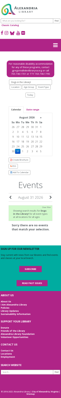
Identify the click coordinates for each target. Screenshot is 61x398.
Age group (29, 87)
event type (43, 87)
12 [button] (27, 136)
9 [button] (13, 136)
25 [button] (22, 146)
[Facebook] (2, 33)
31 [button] (36, 127)
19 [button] (27, 141)
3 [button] (17, 132)
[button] (56, 44)
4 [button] (22, 132)
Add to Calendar (20, 172)
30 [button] (32, 127)
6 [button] (32, 132)
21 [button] (36, 141)
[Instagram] (6, 33)
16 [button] (13, 141)
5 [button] (27, 132)
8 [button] (40, 132)
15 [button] (40, 136)
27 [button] (17, 127)
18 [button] (22, 141)
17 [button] (17, 141)
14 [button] (36, 136)
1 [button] (40, 127)
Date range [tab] (32, 109)
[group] (30, 134)
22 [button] (40, 141)
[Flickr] (23, 33)
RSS (14, 166)
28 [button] (22, 127)
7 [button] (36, 132)
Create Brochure (20, 159)
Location (15, 87)
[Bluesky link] (12, 33)
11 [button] (22, 136)
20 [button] (32, 141)
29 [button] (27, 127)
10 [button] (17, 136)
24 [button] (17, 146)
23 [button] (13, 146)
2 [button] (13, 132)
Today (30, 94)
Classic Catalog (10, 25)
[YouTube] (18, 33)
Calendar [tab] (16, 109)
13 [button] (32, 136)
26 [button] (13, 127)
